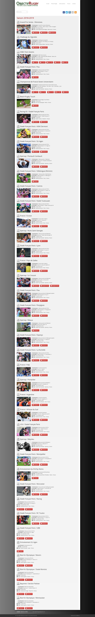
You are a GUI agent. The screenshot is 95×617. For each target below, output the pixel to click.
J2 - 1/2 (58, 62)
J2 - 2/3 (58, 92)
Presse (68, 3)
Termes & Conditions (75, 615)
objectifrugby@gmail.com (39, 611)
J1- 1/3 (35, 62)
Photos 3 (53, 32)
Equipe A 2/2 (55, 285)
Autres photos (62, 3)
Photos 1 (36, 32)
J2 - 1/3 (51, 92)
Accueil (47, 3)
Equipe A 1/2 (45, 285)
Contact (74, 3)
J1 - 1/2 (35, 92)
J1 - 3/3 (50, 62)
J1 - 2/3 (43, 62)
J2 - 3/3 (66, 92)
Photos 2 (45, 32)
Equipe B (36, 285)
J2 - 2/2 (65, 62)
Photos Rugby (54, 3)
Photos (36, 77)
